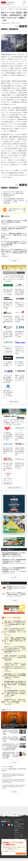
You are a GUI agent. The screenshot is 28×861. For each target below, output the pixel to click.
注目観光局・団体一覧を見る (14, 487)
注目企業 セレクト (9, 273)
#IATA (12, 23)
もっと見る (14, 260)
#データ (17, 23)
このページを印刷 (13, 29)
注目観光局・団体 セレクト (11, 416)
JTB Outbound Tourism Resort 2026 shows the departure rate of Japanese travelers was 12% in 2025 (13, 781)
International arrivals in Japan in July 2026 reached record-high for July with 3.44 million (13, 786)
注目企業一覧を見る (14, 401)
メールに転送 (4, 29)
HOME (2, 9)
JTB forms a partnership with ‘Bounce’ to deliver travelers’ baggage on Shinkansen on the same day (13, 775)
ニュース (7, 9)
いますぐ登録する (21, 853)
